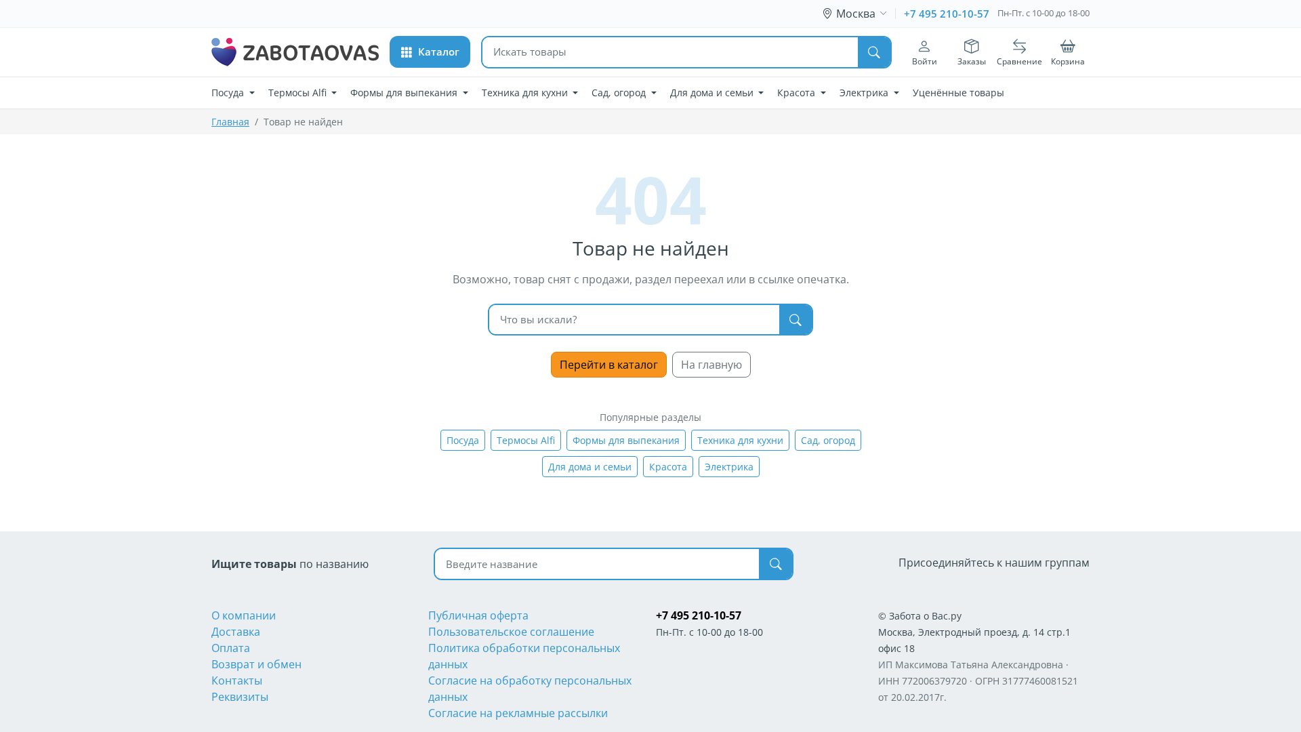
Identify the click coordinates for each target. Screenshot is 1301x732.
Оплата (230, 647)
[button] (430, 52)
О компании (243, 615)
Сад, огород (828, 440)
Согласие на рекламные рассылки (518, 713)
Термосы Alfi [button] (298, 92)
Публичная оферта (478, 615)
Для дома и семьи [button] (713, 92)
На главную (711, 364)
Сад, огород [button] (620, 92)
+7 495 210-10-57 (946, 13)
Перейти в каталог (609, 364)
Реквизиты (239, 696)
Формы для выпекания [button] (405, 92)
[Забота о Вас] (295, 52)
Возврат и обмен (256, 664)
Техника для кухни (740, 440)
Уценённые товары (958, 92)
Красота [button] (797, 92)
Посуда (463, 440)
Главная (230, 121)
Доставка (235, 631)
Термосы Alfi (526, 440)
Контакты (236, 680)
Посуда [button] (229, 92)
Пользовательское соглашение (511, 631)
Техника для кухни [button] (526, 92)
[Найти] (874, 52)
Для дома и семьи (590, 466)
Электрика (729, 466)
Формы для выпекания (626, 440)
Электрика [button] (865, 92)
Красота (668, 466)
